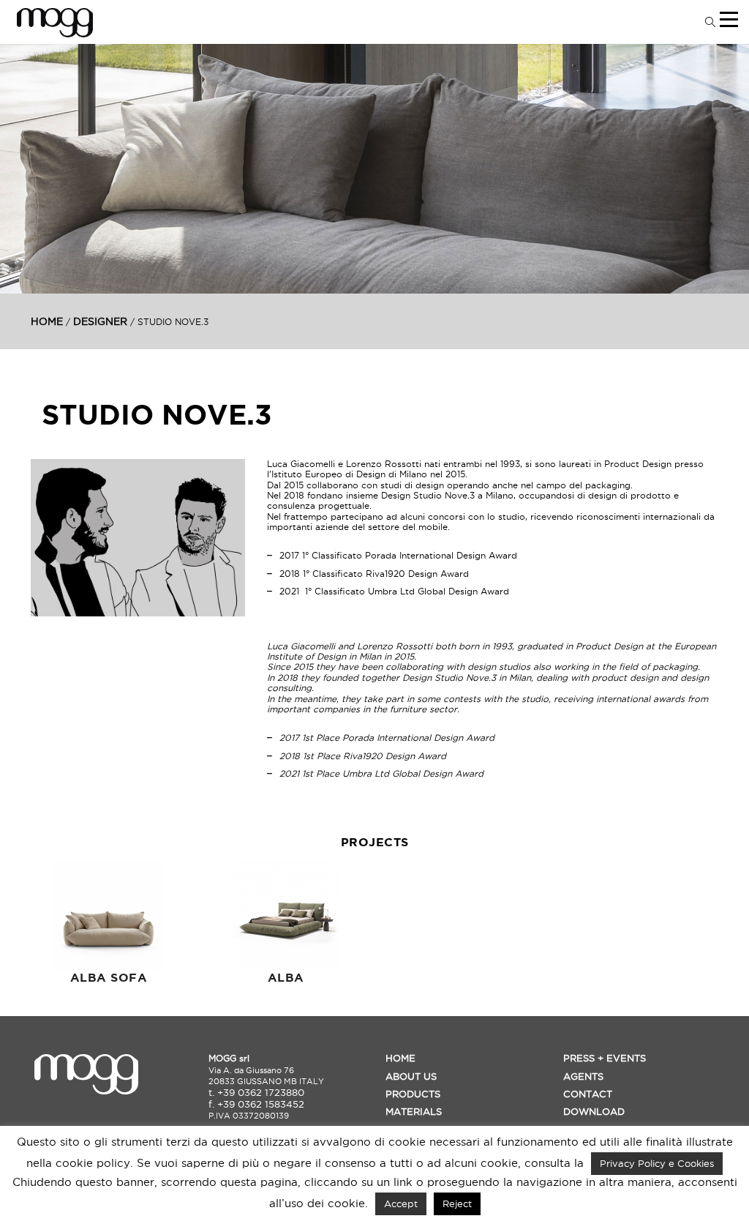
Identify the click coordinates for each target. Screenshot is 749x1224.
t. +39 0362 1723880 (256, 1092)
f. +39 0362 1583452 (256, 1104)
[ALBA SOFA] (109, 915)
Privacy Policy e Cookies (657, 1163)
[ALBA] (286, 915)
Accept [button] (401, 1203)
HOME (47, 321)
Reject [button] (457, 1203)
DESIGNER (100, 321)
